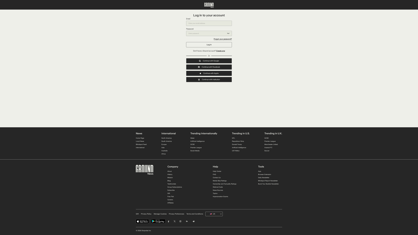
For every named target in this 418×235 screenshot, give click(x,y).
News (139, 133)
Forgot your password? (223, 39)
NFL (233, 138)
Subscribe (171, 190)
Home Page (140, 138)
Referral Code (218, 187)
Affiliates (170, 203)
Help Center (217, 171)
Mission (170, 177)
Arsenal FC (268, 147)
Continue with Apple (210, 73)
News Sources (218, 190)
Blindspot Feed (141, 144)
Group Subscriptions (174, 187)
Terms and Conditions (194, 214)
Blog (169, 181)
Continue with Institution (211, 79)
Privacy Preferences (176, 214)
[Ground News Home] (209, 5)
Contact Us (217, 177)
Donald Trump (237, 144)
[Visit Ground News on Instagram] (180, 221)
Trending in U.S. (241, 133)
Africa (163, 154)
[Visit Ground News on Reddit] (193, 221)
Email (188, 19)
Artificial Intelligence (197, 141)
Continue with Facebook (211, 67)
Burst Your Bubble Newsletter (268, 184)
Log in (209, 45)
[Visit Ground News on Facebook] (168, 221)
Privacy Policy (146, 214)
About (169, 171)
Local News (140, 141)
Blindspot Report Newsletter (268, 181)
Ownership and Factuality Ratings (224, 184)
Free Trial (170, 196)
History (169, 174)
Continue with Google (211, 61)
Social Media (195, 151)
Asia (162, 147)
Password (190, 29)
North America (166, 138)
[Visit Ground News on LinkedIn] (186, 221)
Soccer (266, 151)
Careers (170, 200)
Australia (164, 151)
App (259, 171)
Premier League (196, 147)
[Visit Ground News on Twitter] (174, 221)
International (140, 147)
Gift (168, 193)
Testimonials (171, 184)
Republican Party (238, 141)
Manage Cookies (160, 214)
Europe (164, 144)
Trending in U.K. (273, 133)
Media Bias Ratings (220, 181)
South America (166, 141)
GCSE (192, 144)
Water (192, 138)
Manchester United (271, 144)
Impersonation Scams (220, 196)
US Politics (235, 151)
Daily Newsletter (263, 177)
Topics (215, 193)
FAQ (214, 174)
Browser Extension (264, 174)
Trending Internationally (203, 133)
